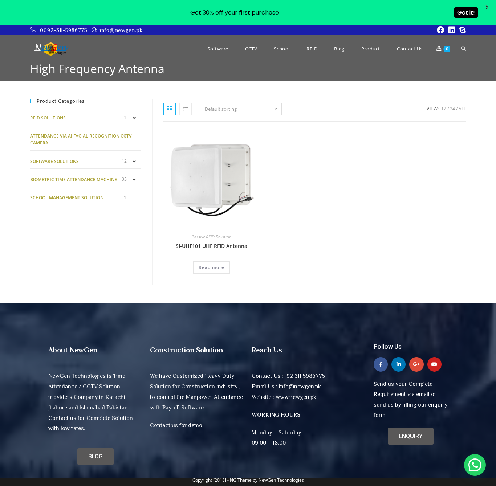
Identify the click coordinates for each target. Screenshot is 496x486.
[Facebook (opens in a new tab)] (440, 30)
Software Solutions (54, 161)
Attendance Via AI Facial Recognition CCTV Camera (80, 139)
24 (452, 109)
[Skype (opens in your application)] (461, 30)
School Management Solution (66, 198)
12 (443, 109)
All (462, 109)
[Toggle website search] (463, 48)
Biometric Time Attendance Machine (73, 179)
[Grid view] (169, 109)
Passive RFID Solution (211, 237)
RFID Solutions (48, 118)
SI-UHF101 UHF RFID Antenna (211, 245)
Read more (211, 267)
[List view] (185, 109)
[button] (475, 465)
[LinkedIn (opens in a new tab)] (451, 30)
